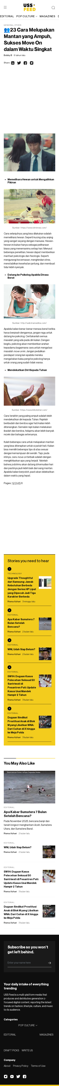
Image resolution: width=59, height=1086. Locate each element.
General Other (12, 25)
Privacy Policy (20, 1065)
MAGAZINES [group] (47, 16)
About (7, 1065)
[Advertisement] (29, 102)
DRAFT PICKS (11, 1050)
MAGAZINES (46, 1034)
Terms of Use (38, 1065)
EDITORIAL (10, 1034)
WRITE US (27, 1050)
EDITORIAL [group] (7, 16)
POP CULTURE (25, 16)
